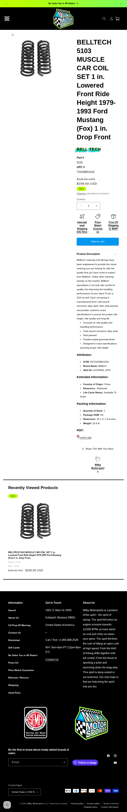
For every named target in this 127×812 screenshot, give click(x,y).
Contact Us (14, 632)
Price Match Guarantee (21, 670)
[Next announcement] (120, 3)
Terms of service (111, 804)
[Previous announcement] (6, 3)
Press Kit (13, 662)
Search (12, 610)
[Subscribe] (64, 762)
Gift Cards (14, 647)
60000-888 (85, 437)
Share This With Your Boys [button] (99, 448)
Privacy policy (93, 804)
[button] (7, 18)
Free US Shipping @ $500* (113, 225)
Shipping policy (91, 807)
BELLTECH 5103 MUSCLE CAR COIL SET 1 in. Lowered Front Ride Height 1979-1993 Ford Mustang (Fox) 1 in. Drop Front (34, 555)
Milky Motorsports (97, 468)
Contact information (110, 807)
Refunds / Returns (18, 677)
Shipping (81, 193)
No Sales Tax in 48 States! (23, 655)
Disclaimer (14, 640)
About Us (13, 617)
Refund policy (77, 804)
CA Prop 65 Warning (19, 625)
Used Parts (14, 692)
